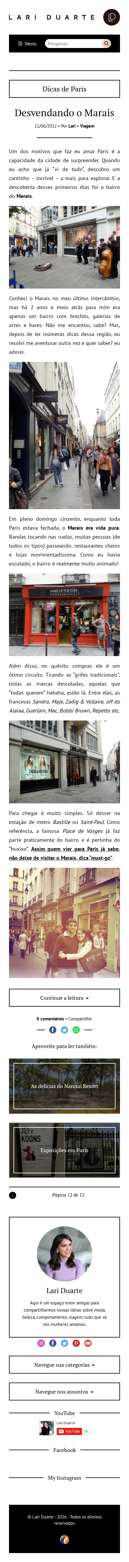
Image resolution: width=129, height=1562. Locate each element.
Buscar (106, 43)
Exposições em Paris (64, 1150)
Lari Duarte (64, 1290)
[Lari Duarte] (64, 17)
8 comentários (50, 1019)
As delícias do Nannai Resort (64, 1086)
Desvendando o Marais (64, 112)
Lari (72, 126)
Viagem (87, 126)
